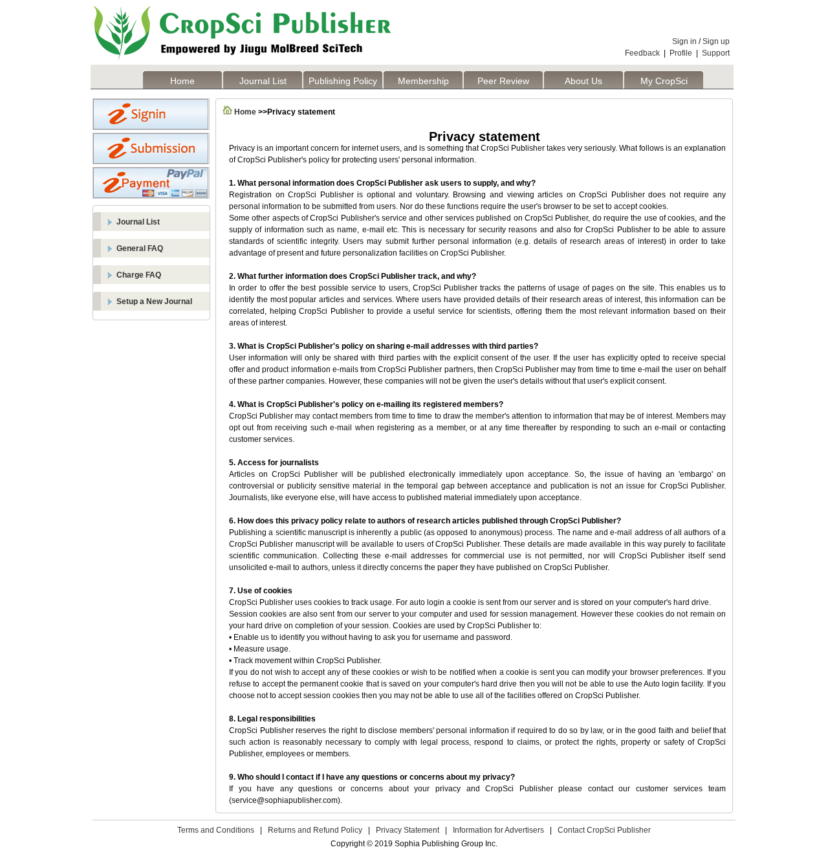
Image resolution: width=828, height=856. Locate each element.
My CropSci (664, 81)
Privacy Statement (407, 830)
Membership (423, 81)
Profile (681, 53)
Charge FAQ (138, 275)
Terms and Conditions (215, 830)
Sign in (684, 41)
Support (716, 53)
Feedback (642, 53)
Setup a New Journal (154, 301)
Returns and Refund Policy (315, 830)
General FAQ (139, 248)
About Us (583, 81)
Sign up (716, 41)
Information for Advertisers (498, 830)
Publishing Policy (343, 81)
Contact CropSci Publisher (604, 830)
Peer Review (503, 81)
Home (182, 81)
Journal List (263, 81)
